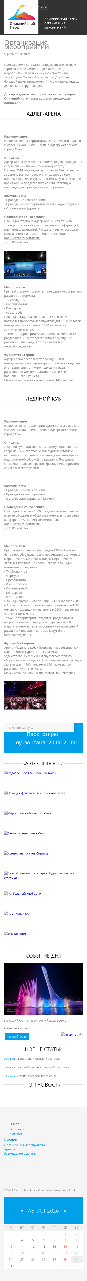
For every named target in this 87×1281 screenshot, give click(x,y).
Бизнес (10, 1139)
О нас (14, 1124)
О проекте (17, 1129)
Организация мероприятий (24, 1145)
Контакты (16, 1133)
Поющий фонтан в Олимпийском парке (35, 1021)
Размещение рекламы (20, 1153)
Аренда (9, 1149)
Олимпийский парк (24, 9)
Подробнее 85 (17, 1036)
